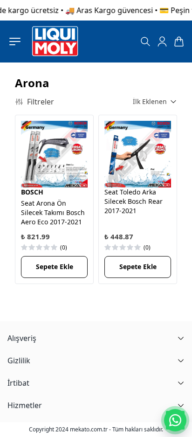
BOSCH (32, 191)
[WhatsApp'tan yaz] (175, 420)
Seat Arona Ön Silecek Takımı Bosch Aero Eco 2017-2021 (53, 212)
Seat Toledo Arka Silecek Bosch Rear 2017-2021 (133, 201)
